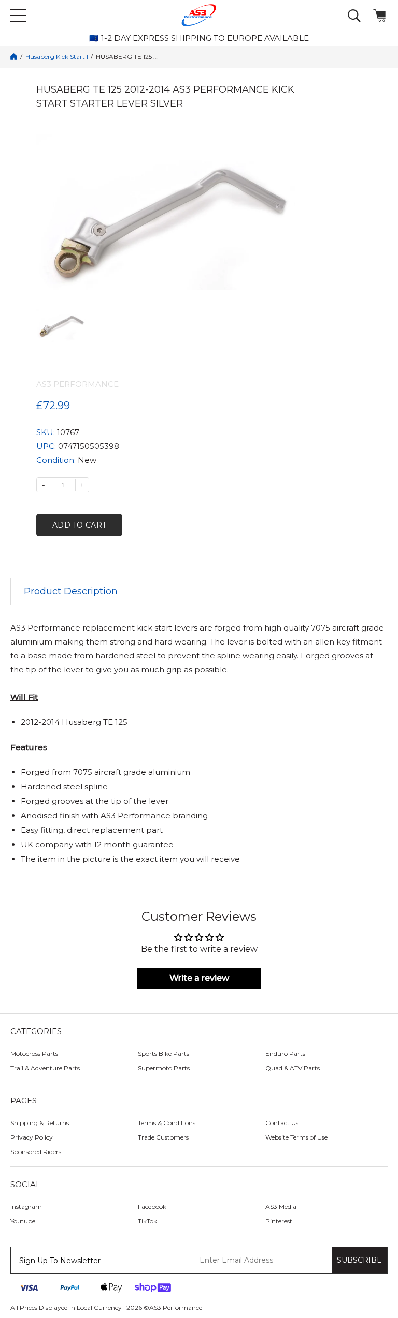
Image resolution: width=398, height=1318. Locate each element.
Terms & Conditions (166, 1123)
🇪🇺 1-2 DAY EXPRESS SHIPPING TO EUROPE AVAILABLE (199, 38)
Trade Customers (163, 1137)
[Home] (13, 56)
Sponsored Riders (35, 1152)
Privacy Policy (31, 1137)
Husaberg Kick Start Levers (56, 57)
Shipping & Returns (39, 1123)
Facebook (152, 1206)
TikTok (147, 1221)
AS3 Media (280, 1206)
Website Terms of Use (296, 1137)
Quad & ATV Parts (292, 1068)
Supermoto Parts (164, 1068)
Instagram (26, 1206)
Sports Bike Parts (163, 1053)
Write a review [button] (199, 978)
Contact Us (281, 1123)
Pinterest (278, 1221)
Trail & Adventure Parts (45, 1068)
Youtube (22, 1221)
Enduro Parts (285, 1053)
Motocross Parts (34, 1053)
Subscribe (359, 1260)
